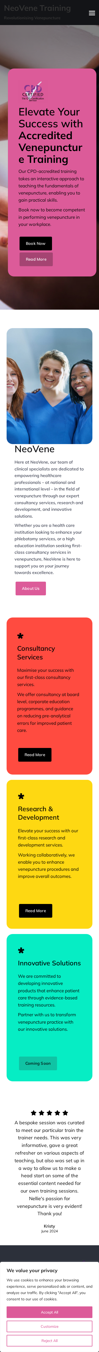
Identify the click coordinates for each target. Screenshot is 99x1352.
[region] (49, 1307)
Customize (50, 1326)
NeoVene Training (37, 8)
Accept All (49, 1312)
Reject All (49, 1340)
